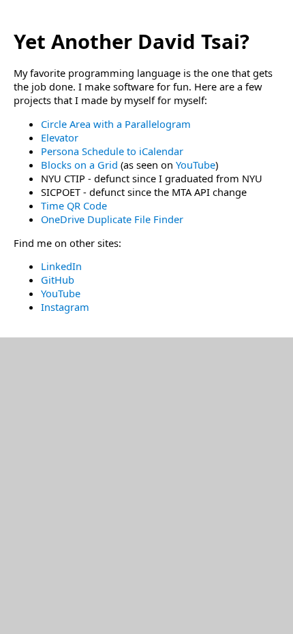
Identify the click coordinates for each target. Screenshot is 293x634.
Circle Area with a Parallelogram (116, 124)
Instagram (65, 307)
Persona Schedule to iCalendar (112, 151)
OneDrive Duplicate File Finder (112, 219)
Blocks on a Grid (81, 164)
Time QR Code (74, 205)
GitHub (57, 279)
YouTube (195, 164)
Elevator (59, 137)
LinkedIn (61, 266)
